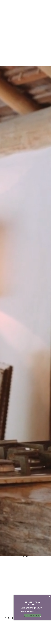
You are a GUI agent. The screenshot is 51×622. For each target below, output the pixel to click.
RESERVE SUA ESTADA (32, 615)
